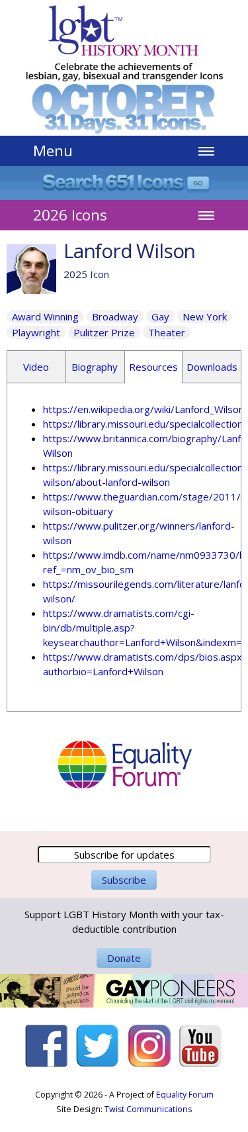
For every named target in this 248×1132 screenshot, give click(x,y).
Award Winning (45, 316)
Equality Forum (185, 1094)
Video (36, 366)
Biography (94, 366)
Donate (124, 958)
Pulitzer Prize (104, 332)
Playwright (36, 332)
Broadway (115, 316)
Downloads (211, 366)
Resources (153, 366)
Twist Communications (148, 1109)
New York (205, 316)
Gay (160, 316)
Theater (166, 332)
